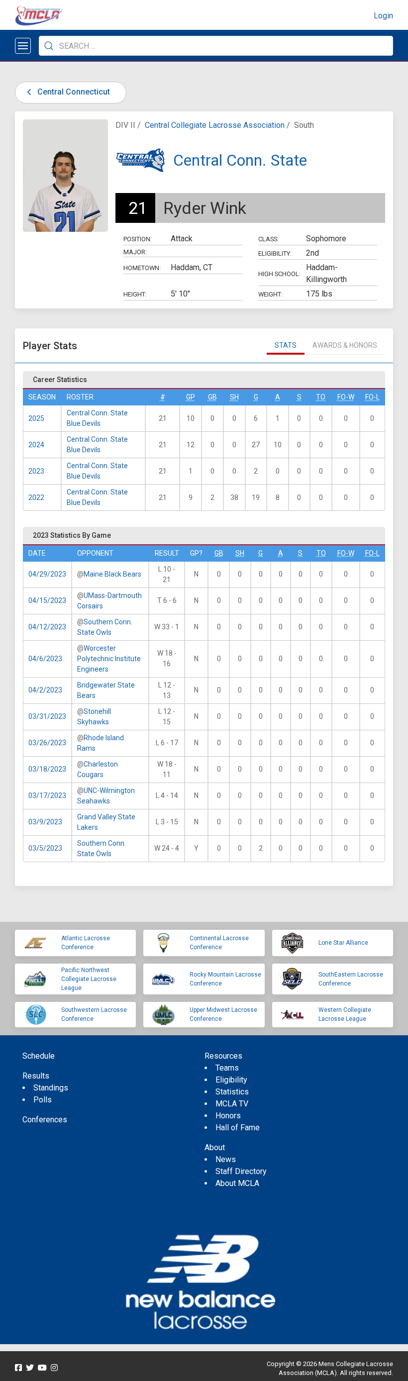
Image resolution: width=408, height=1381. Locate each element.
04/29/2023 (47, 574)
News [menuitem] (225, 1159)
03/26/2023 (47, 743)
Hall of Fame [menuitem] (237, 1127)
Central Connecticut (72, 92)
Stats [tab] (286, 345)
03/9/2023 (45, 822)
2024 (36, 445)
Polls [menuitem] (42, 1099)
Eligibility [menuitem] (231, 1080)
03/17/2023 (47, 795)
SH (234, 397)
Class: (268, 239)
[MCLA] (40, 16)
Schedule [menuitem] (38, 1056)
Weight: (270, 294)
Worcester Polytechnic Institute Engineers (109, 658)
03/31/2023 (47, 716)
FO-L (372, 397)
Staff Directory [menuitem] (241, 1171)
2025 (36, 418)
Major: (135, 252)
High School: (279, 274)
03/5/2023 (45, 848)
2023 (36, 471)
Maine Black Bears (112, 574)
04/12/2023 (47, 627)
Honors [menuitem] (228, 1115)
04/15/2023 (47, 600)
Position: (137, 239)
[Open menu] (23, 46)
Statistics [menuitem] (232, 1091)
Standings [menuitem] (50, 1087)
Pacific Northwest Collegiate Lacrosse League (88, 979)
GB (212, 397)
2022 (36, 497)
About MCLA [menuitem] (237, 1183)
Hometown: (142, 268)
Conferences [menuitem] (44, 1119)
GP (190, 397)
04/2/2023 (45, 690)
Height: (135, 294)
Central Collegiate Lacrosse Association (215, 125)
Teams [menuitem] (227, 1068)
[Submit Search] (49, 46)
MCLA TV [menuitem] (231, 1103)
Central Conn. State (240, 160)
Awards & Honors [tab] (344, 345)
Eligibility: (275, 253)
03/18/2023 (47, 769)
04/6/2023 (45, 659)
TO (320, 397)
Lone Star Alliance (343, 942)
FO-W (345, 397)
